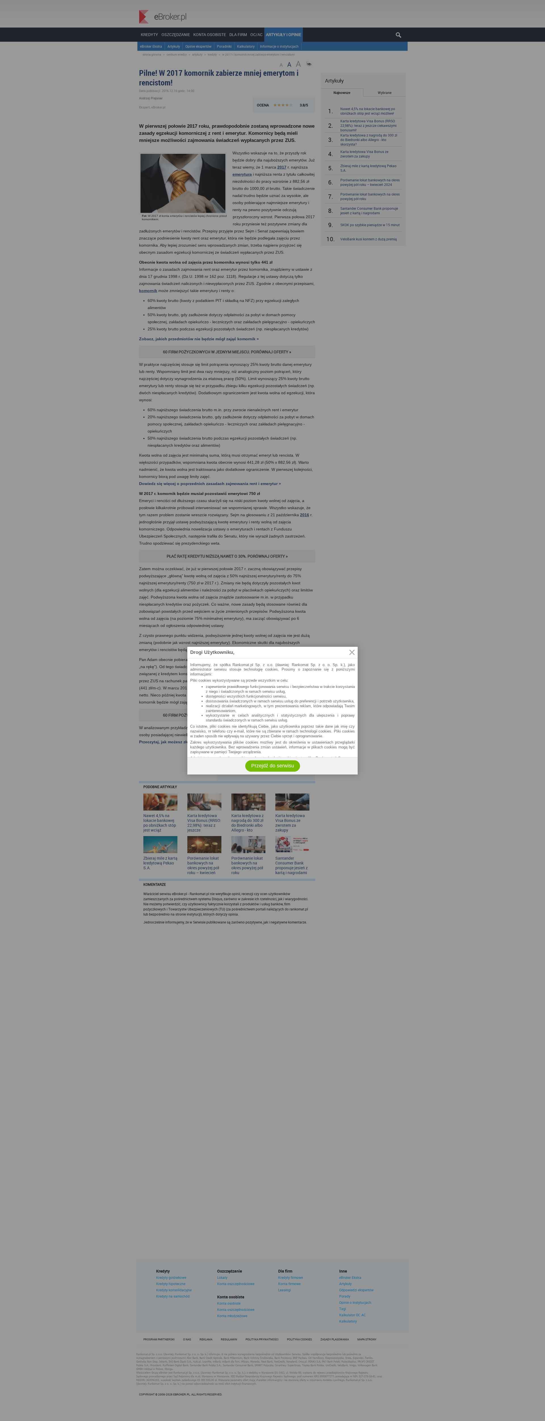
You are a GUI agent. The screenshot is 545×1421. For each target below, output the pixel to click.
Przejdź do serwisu (272, 766)
